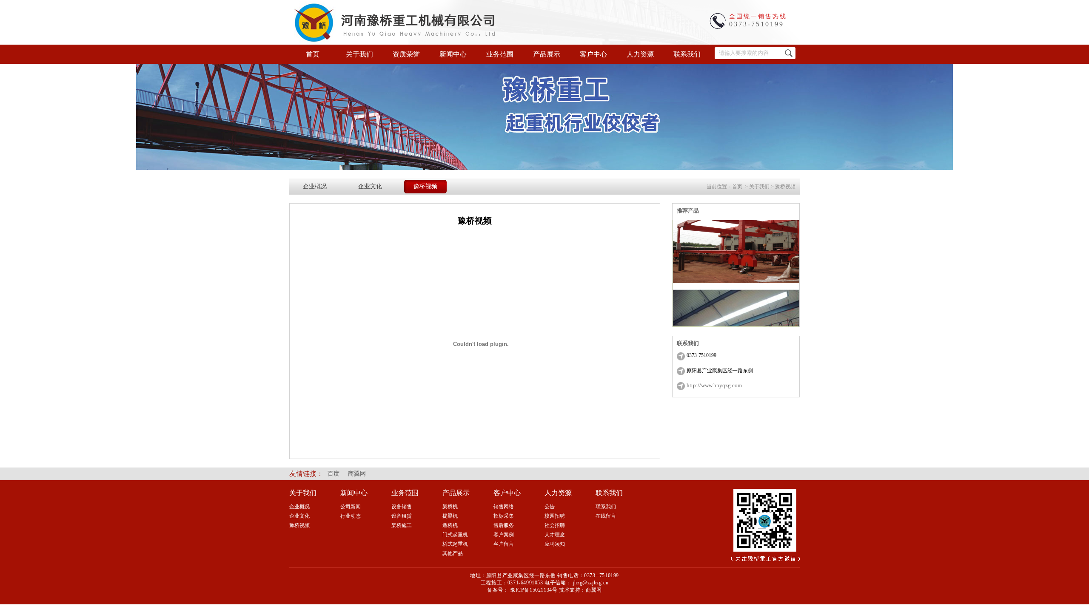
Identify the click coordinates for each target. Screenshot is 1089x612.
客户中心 (593, 54)
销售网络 (503, 507)
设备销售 (401, 507)
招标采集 (503, 516)
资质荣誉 (406, 54)
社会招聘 (554, 525)
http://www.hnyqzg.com (714, 385)
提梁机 (450, 516)
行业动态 (350, 516)
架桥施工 (401, 525)
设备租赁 (401, 516)
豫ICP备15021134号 (533, 590)
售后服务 (503, 525)
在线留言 (606, 516)
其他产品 (452, 553)
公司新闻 (350, 507)
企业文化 (370, 186)
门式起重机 (455, 535)
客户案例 (503, 535)
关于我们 (359, 54)
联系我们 (687, 54)
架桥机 (450, 507)
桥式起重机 (455, 544)
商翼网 (357, 473)
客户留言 (503, 544)
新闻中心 (453, 54)
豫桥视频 (425, 186)
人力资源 (640, 54)
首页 (312, 54)
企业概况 (315, 186)
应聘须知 (554, 544)
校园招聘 (554, 516)
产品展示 (546, 54)
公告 (549, 507)
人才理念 (554, 535)
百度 (333, 473)
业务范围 (499, 54)
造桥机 (450, 525)
